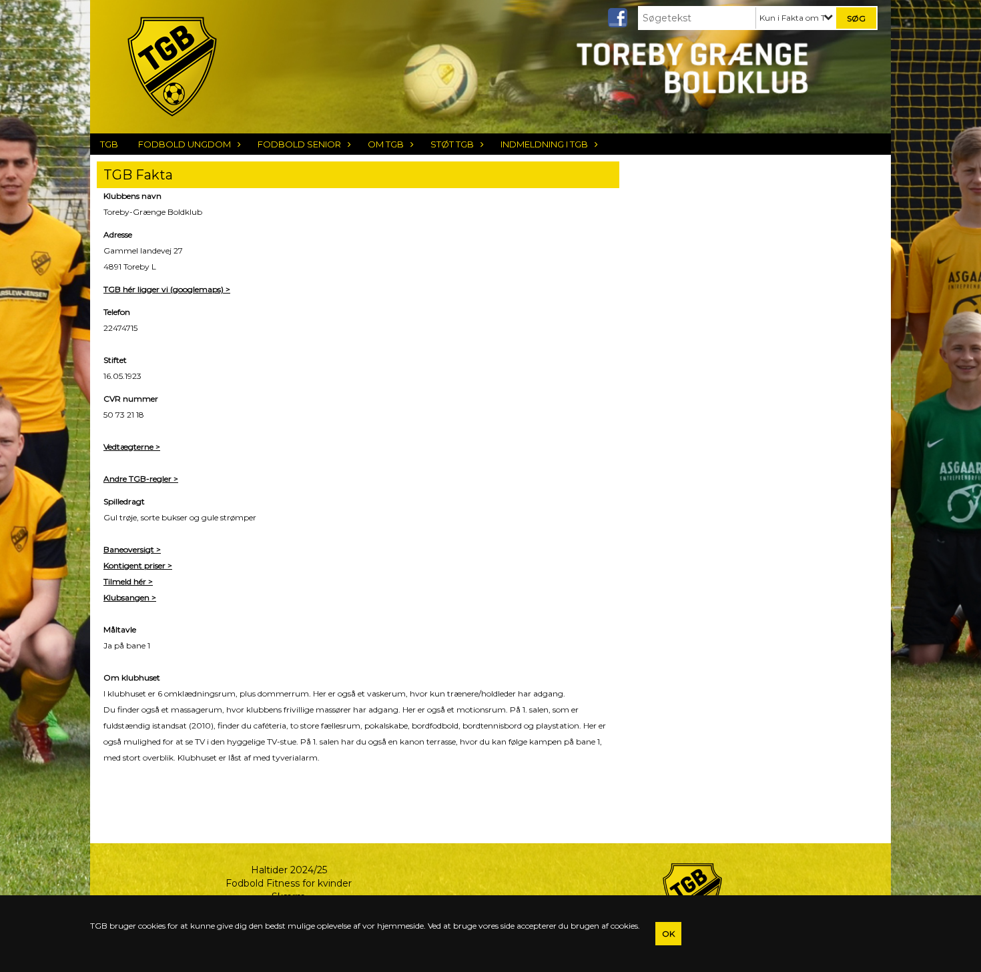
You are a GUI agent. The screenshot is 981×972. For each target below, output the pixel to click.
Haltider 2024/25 (289, 870)
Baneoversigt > (132, 549)
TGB (109, 144)
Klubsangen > (129, 597)
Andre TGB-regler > (140, 479)
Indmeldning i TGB (544, 144)
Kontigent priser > (137, 565)
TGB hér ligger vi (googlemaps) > (166, 289)
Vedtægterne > (131, 447)
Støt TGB (452, 144)
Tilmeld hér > (128, 581)
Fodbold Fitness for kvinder (289, 883)
